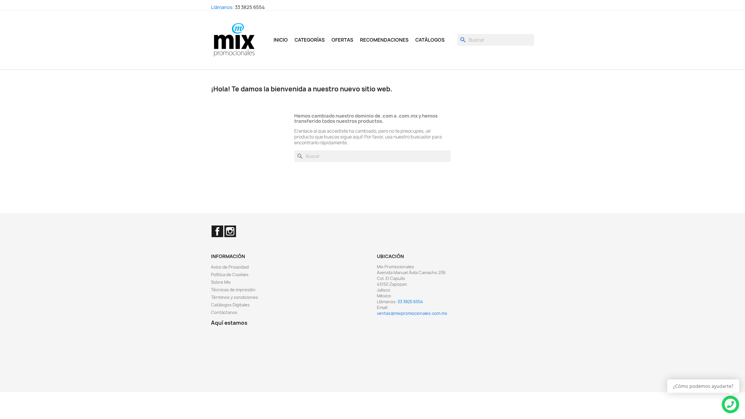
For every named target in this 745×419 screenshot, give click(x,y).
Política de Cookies (230, 274)
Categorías (310, 40)
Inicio (281, 40)
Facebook (217, 231)
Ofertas (342, 40)
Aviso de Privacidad (230, 267)
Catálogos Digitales (230, 305)
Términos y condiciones (234, 297)
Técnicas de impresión (233, 289)
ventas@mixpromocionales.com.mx (412, 313)
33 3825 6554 (250, 7)
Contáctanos (224, 312)
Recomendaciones (384, 40)
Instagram (230, 231)
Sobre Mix (221, 282)
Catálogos (430, 40)
